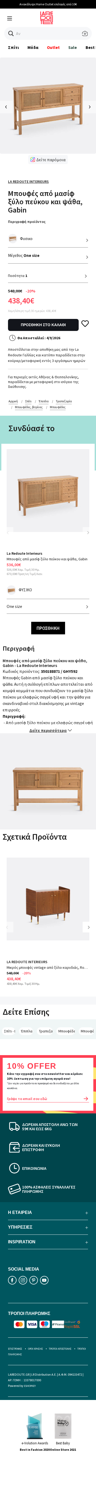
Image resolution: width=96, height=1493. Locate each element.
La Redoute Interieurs (28, 181)
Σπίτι (13, 47)
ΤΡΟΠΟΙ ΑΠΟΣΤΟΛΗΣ (60, 1349)
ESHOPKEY (30, 1386)
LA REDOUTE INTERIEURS (27, 961)
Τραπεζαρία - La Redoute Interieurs (46, 1031)
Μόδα (32, 47)
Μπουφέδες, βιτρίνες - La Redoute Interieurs (66, 1031)
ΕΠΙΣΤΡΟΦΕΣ (15, 1349)
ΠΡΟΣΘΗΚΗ (48, 628)
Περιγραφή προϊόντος (27, 221)
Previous (10, 536)
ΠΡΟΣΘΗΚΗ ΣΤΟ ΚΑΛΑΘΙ (43, 325)
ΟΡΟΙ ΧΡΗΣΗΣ (35, 1349)
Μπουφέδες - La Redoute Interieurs (87, 1031)
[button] (11, 33)
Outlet (53, 47)
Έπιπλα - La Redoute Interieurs (27, 1031)
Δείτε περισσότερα (48, 730)
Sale (72, 47)
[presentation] (6, 107)
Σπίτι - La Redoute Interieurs (9, 1031)
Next (88, 532)
